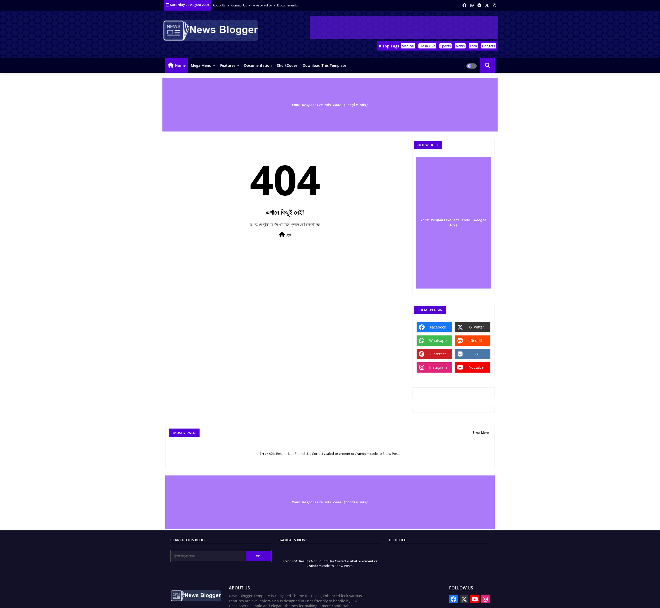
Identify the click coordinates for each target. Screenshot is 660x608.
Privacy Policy (262, 5)
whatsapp (438, 340)
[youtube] (474, 599)
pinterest (438, 353)
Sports (445, 46)
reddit (476, 340)
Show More (481, 433)
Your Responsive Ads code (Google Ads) (330, 105)
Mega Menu (201, 65)
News (460, 46)
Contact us (239, 5)
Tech (473, 46)
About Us (220, 5)
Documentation (288, 5)
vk (476, 353)
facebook (438, 327)
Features (227, 65)
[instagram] (494, 5)
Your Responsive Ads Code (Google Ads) (453, 222)
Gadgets (488, 46)
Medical (408, 46)
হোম (288, 235)
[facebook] (464, 5)
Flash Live (427, 46)
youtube (476, 367)
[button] (487, 65)
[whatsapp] (472, 5)
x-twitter (476, 327)
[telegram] (479, 5)
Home (180, 65)
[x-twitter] (487, 5)
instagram (438, 367)
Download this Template (324, 65)
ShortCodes (287, 65)
